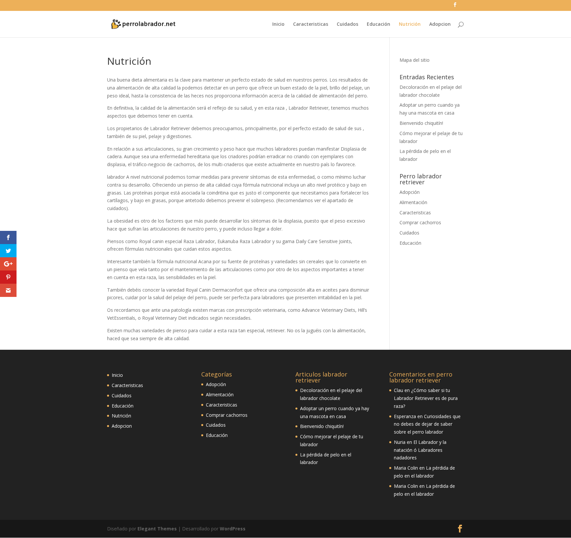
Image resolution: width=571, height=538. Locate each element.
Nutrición (410, 24)
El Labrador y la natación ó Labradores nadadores (420, 450)
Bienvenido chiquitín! (421, 123)
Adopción (410, 192)
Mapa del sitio (415, 60)
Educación (378, 24)
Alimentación (413, 202)
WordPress (233, 528)
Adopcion (440, 24)
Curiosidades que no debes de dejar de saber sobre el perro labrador (427, 424)
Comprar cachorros (420, 222)
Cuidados (347, 24)
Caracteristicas (310, 24)
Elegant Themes (157, 528)
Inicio (278, 24)
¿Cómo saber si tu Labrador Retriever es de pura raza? (426, 398)
